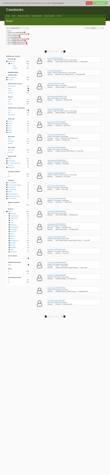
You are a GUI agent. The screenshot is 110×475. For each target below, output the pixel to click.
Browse (8, 16)
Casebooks (14, 10)
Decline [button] (89, 3)
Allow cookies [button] (100, 3)
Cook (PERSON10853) (54, 71)
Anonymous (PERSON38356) (56, 262)
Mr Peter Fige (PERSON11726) (57, 96)
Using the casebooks (49, 16)
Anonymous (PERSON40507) (56, 135)
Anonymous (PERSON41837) (56, 237)
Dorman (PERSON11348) (55, 109)
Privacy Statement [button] (58, 3)
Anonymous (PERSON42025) (56, 224)
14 (61, 51)
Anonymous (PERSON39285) (56, 147)
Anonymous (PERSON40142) (56, 160)
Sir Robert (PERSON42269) (56, 301)
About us (59, 16)
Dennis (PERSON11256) (55, 58)
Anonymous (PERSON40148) (56, 198)
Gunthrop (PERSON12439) (55, 83)
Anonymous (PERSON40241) (56, 186)
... (59, 51)
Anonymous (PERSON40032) (56, 211)
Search (14, 16)
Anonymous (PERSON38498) (56, 275)
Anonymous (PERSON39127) (56, 173)
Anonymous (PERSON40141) (56, 249)
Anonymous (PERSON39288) (56, 122)
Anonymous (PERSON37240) (56, 288)
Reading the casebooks (23, 16)
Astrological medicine (37, 16)
